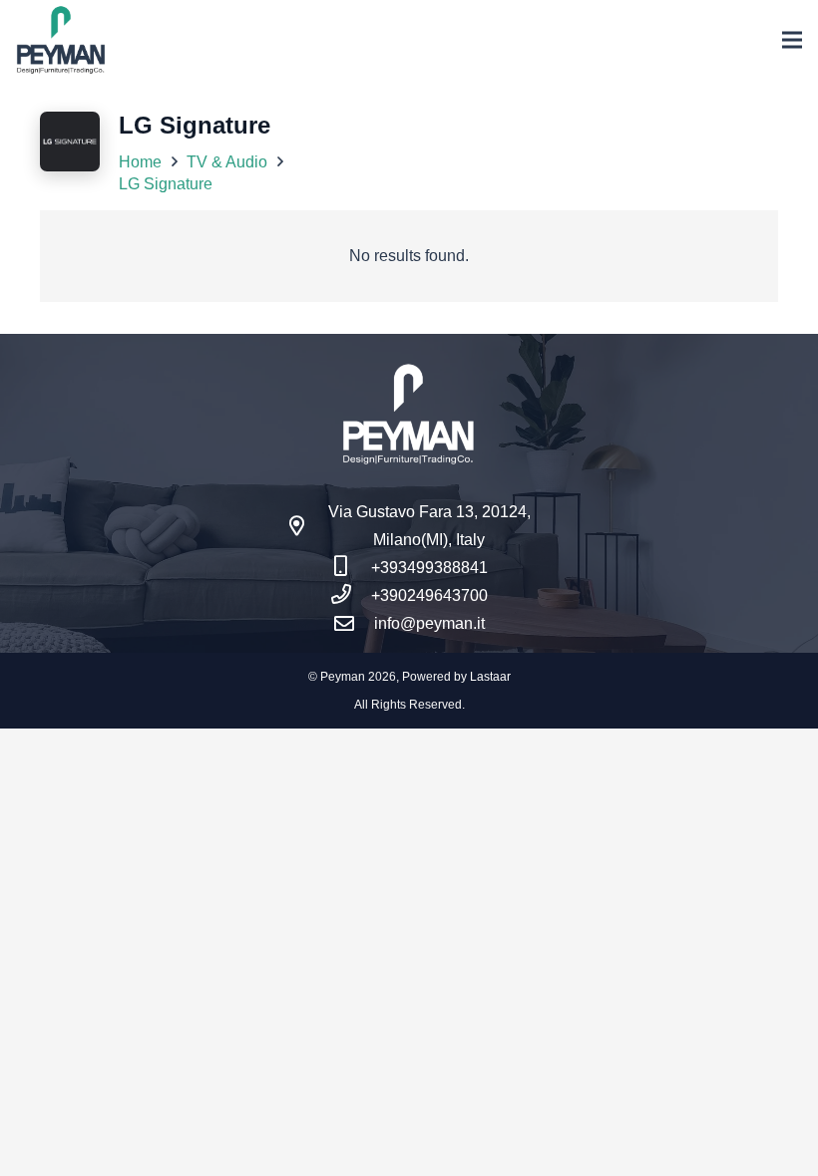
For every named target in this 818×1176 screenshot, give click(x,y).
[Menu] (792, 40)
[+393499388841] (350, 568)
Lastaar (490, 677)
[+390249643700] (350, 596)
